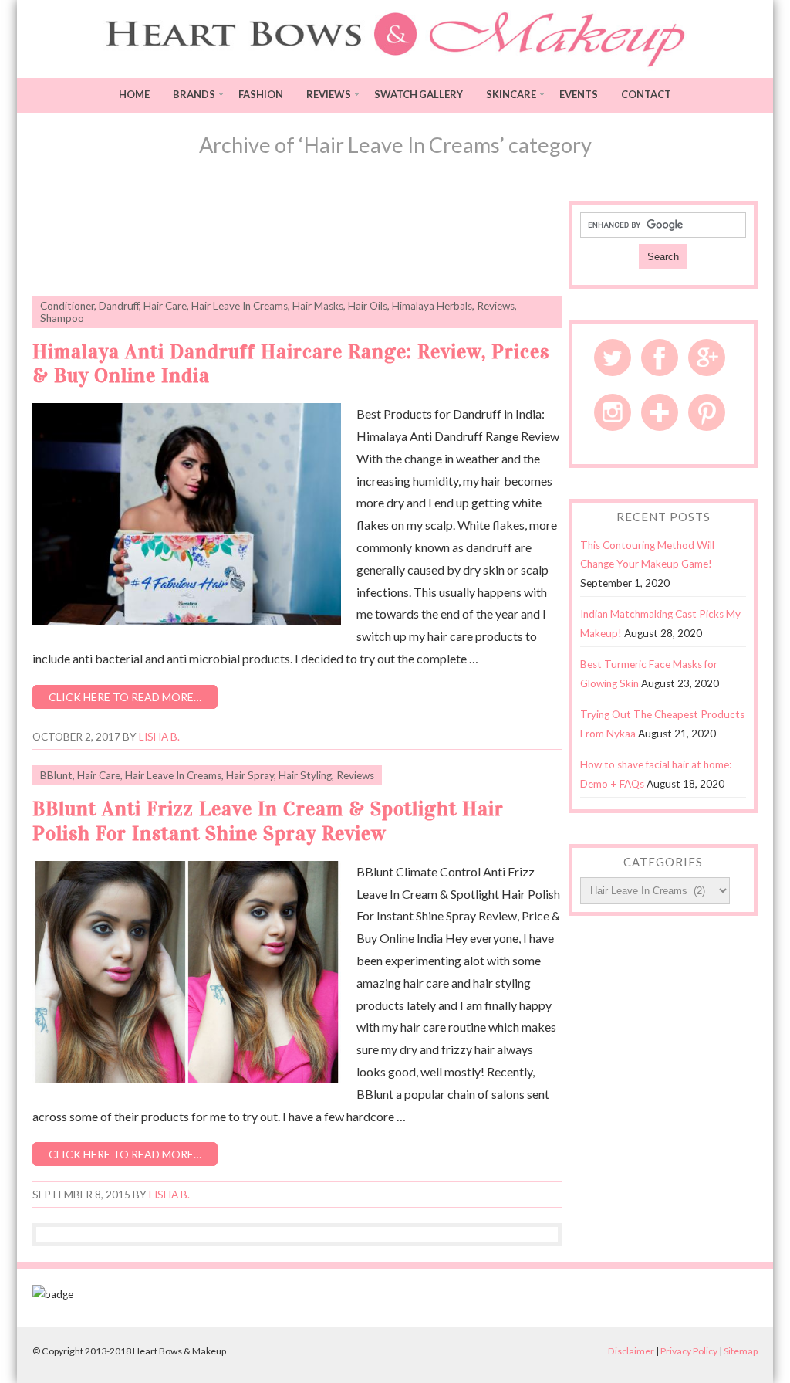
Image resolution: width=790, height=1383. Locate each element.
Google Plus (706, 357)
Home (134, 94)
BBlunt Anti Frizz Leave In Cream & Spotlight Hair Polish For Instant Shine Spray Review (268, 821)
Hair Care (165, 306)
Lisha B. (159, 736)
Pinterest (706, 412)
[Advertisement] (297, 239)
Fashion (260, 94)
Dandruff (119, 306)
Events (578, 94)
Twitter (612, 357)
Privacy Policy (688, 1351)
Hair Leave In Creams (239, 306)
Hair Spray (250, 775)
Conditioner (67, 306)
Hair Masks (317, 306)
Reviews (328, 94)
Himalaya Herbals (432, 306)
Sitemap (741, 1351)
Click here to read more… (125, 696)
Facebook (659, 357)
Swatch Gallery (418, 94)
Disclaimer (631, 1351)
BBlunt (56, 775)
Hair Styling (305, 775)
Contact (646, 94)
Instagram (612, 412)
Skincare (511, 94)
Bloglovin (659, 412)
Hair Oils (367, 306)
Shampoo (62, 318)
